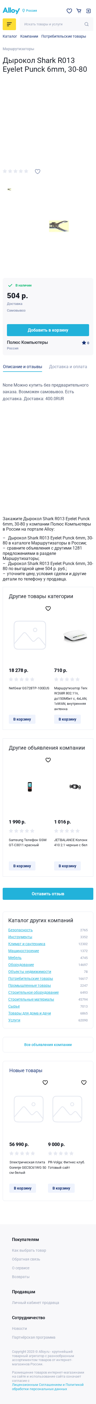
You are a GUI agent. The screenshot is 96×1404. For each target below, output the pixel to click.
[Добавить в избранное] (38, 171)
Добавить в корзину (48, 330)
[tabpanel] (48, 392)
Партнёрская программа (33, 1337)
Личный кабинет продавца (35, 1302)
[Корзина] (79, 10)
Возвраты (21, 1277)
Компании (29, 36)
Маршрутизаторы (18, 49)
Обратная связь (26, 1259)
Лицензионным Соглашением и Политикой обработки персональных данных (48, 1387)
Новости (19, 1328)
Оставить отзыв (48, 893)
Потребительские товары (63, 36)
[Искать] (86, 24)
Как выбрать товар (29, 1250)
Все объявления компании (48, 1045)
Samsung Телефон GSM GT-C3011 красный (27, 842)
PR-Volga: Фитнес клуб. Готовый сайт (66, 1165)
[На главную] (11, 10)
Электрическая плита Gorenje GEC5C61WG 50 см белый (27, 1167)
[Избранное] (69, 11)
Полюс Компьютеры (27, 342)
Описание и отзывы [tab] (22, 366)
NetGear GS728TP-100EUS (29, 688)
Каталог (10, 36)
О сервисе (20, 1268)
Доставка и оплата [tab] (68, 366)
